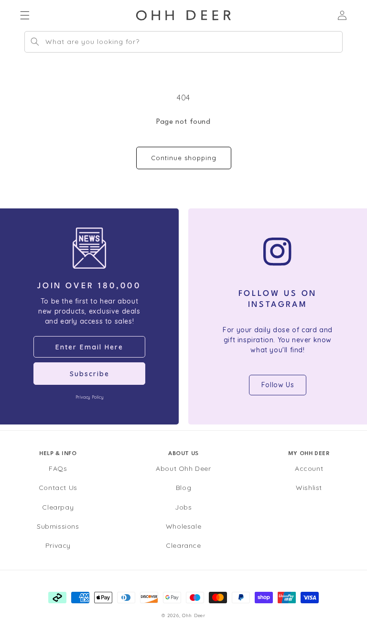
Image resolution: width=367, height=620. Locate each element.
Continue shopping (183, 158)
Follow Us (277, 385)
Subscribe (89, 374)
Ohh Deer (193, 615)
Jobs (183, 507)
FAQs (58, 468)
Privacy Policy (89, 397)
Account (309, 468)
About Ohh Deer (183, 468)
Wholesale (183, 526)
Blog (183, 487)
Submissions (58, 526)
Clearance (183, 545)
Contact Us (58, 487)
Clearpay (58, 507)
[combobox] (183, 42)
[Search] (34, 41)
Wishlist (309, 487)
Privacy (58, 545)
